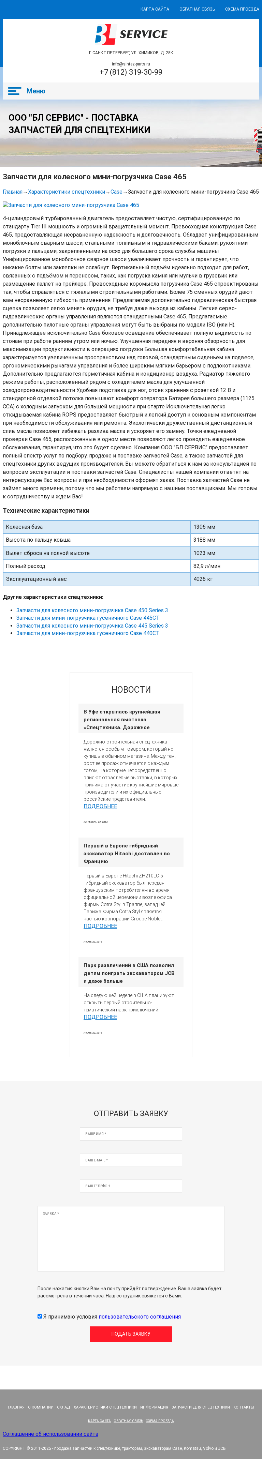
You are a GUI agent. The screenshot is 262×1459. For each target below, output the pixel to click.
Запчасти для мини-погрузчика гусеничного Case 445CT (88, 618)
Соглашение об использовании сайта (50, 1434)
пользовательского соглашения (140, 1316)
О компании (41, 1407)
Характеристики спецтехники (66, 192)
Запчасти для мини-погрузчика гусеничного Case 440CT (88, 633)
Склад (63, 1407)
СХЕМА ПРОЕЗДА (242, 9)
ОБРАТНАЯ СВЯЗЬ (197, 9)
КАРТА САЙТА (155, 9)
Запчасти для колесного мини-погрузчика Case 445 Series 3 (92, 625)
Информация (154, 1407)
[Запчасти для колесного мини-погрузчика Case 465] (71, 205)
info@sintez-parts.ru (131, 64)
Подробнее (100, 806)
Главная (13, 192)
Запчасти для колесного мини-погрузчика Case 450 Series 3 (92, 610)
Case (116, 192)
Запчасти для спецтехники (201, 1407)
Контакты (243, 1407)
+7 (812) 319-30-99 (131, 72)
